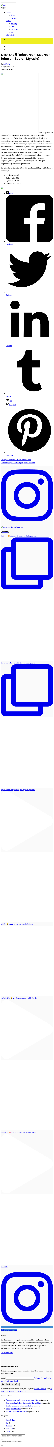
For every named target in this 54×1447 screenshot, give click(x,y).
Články (8, 21)
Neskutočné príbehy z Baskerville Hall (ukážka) (23, 1403)
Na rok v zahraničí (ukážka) (16, 1411)
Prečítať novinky (7, 1353)
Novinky (14, 24)
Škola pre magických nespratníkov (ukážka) (22, 1400)
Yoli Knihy (6, 64)
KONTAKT (22, 1392)
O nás (13, 15)
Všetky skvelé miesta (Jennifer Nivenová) (16, 460)
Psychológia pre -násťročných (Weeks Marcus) (18, 463)
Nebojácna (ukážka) (13, 1409)
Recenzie (14, 29)
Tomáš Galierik (40, 1389)
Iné (12, 32)
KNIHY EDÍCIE (11, 1392)
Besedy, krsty (11, 1420)
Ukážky (13, 26)
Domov (8, 12)
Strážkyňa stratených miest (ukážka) (19, 1406)
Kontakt (14, 18)
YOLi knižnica (10, 35)
